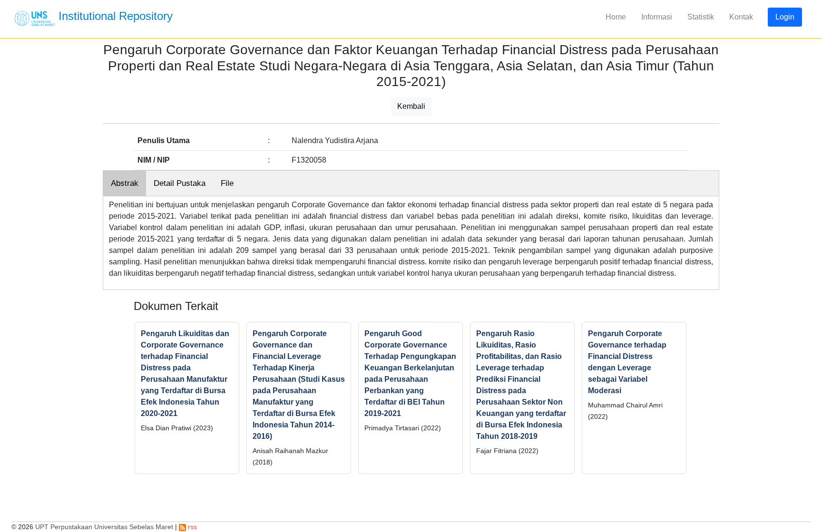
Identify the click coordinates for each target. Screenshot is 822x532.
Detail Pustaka (180, 183)
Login (784, 17)
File (227, 183)
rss (191, 527)
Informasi (656, 17)
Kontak (741, 17)
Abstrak (124, 183)
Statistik (700, 17)
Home (616, 17)
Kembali (411, 106)
